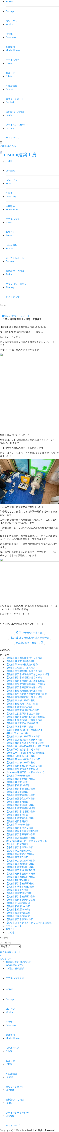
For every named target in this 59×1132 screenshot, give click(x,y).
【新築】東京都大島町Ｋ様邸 (21, 837)
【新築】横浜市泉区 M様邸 (20, 854)
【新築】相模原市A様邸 (18, 906)
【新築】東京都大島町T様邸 (20, 860)
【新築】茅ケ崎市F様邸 (18, 903)
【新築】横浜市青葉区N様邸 (20, 795)
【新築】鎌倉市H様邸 (17, 782)
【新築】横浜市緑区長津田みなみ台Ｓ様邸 (27, 674)
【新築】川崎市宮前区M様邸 (20, 808)
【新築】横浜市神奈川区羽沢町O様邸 (25, 742)
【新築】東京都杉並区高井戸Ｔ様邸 (24, 671)
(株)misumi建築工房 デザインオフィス (26, 841)
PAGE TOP (5, 958)
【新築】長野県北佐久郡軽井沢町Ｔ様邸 (26, 694)
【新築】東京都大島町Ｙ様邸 (21, 762)
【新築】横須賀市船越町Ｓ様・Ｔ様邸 (25, 684)
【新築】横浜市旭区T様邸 (19, 893)
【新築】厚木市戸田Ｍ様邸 (19, 726)
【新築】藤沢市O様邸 (17, 857)
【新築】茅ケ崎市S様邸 (18, 775)
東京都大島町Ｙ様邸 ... (28, 642)
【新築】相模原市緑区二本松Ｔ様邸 (24, 720)
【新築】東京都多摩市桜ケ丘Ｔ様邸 (24, 657)
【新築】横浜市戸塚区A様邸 (20, 778)
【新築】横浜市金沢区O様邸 (20, 899)
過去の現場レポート (10, 952)
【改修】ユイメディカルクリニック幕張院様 (29, 922)
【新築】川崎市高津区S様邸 (20, 867)
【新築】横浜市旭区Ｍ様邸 (19, 827)
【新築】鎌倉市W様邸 (17, 791)
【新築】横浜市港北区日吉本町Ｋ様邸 (25, 680)
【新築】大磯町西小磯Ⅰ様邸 (21, 756)
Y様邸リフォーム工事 (17, 733)
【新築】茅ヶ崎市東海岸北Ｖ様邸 (23, 759)
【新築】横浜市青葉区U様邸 (20, 896)
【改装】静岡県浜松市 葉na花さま (24, 729)
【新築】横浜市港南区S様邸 (20, 804)
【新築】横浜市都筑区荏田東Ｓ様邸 (24, 765)
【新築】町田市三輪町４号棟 (21, 873)
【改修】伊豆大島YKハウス (20, 850)
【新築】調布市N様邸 (17, 889)
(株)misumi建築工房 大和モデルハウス (26, 772)
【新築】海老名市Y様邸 (18, 916)
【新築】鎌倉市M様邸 (17, 801)
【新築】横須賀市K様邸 (18, 912)
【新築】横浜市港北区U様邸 (20, 811)
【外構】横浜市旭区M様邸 (19, 847)
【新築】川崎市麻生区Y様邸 (20, 818)
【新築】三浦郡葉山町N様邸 (20, 798)
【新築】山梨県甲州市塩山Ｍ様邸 (23, 713)
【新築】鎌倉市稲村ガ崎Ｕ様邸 (22, 723)
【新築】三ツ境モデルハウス (21, 667)
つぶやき (10, 932)
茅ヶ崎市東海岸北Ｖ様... (30, 632)
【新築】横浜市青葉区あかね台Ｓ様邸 (25, 716)
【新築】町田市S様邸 (17, 821)
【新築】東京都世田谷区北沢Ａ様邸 (24, 739)
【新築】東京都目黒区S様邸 (20, 863)
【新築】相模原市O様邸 (18, 909)
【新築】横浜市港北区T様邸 (20, 870)
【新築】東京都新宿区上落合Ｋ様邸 (24, 697)
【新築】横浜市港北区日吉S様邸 (22, 710)
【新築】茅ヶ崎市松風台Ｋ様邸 (22, 664)
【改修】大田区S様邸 (17, 844)
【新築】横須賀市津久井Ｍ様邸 (22, 769)
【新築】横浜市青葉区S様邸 (20, 883)
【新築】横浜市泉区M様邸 (19, 919)
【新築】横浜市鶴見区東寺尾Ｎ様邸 (24, 687)
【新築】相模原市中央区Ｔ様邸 (22, 703)
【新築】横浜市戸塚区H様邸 (20, 834)
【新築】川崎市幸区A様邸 (19, 707)
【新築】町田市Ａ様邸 (17, 880)
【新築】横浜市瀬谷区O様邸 (20, 788)
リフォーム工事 (14, 925)
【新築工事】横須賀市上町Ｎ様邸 (23, 749)
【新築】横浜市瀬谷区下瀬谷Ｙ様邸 (24, 677)
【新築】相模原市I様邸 (17, 785)
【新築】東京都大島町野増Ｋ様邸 (23, 736)
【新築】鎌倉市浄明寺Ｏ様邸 (21, 661)
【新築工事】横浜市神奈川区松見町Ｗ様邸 (27, 746)
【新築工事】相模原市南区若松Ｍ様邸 (25, 752)
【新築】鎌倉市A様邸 (17, 814)
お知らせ (10, 929)
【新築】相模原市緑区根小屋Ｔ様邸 (24, 690)
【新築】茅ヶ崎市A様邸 (18, 824)
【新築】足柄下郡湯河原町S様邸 (22, 831)
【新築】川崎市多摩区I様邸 (20, 886)
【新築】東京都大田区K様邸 (20, 876)
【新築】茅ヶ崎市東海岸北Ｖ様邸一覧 (29, 637)
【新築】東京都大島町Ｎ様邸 (21, 700)
